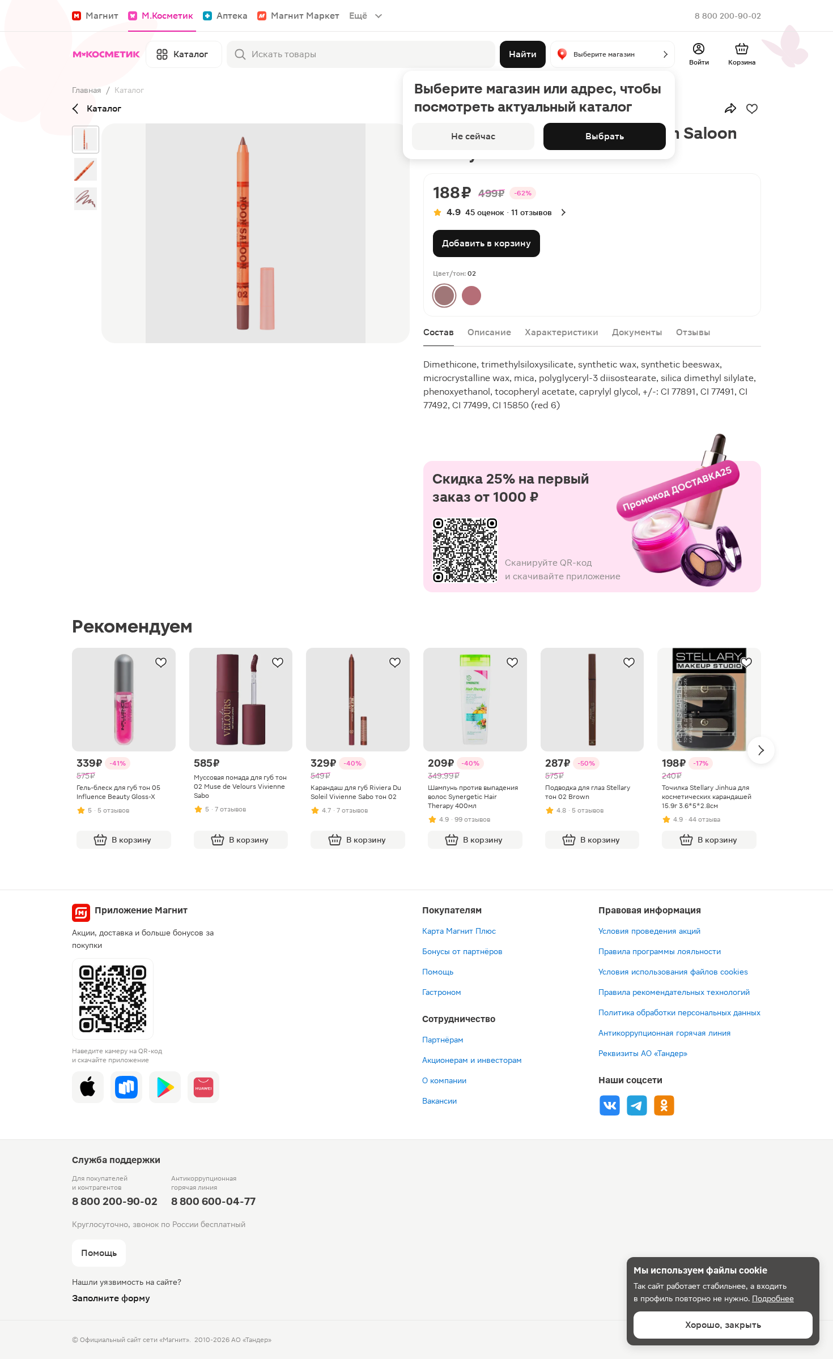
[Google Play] (165, 1087)
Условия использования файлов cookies (673, 971)
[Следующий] (761, 750)
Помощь (437, 971)
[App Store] (88, 1087)
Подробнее (773, 1298)
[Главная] (106, 54)
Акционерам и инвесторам (472, 1060)
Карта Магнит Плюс (459, 930)
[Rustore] (126, 1087)
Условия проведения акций (649, 930)
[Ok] (664, 1105)
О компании (444, 1080)
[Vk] (609, 1105)
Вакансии (439, 1100)
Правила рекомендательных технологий (674, 992)
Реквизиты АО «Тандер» (642, 1053)
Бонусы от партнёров (462, 951)
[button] (612, 54)
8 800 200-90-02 (728, 15)
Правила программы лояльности (659, 951)
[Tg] (637, 1105)
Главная (86, 90)
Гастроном (441, 992)
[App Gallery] (203, 1087)
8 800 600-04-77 (213, 1201)
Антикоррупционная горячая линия (664, 1032)
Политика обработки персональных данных (679, 1012)
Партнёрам (443, 1039)
